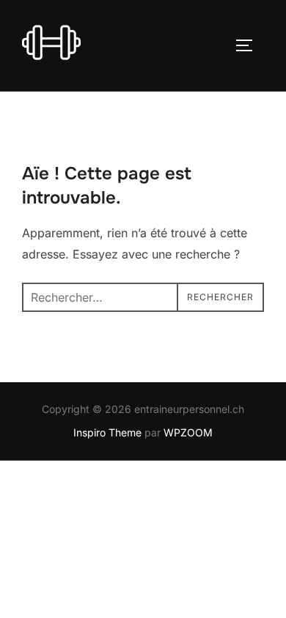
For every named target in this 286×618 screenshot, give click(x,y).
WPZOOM (188, 432)
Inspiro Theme (107, 432)
